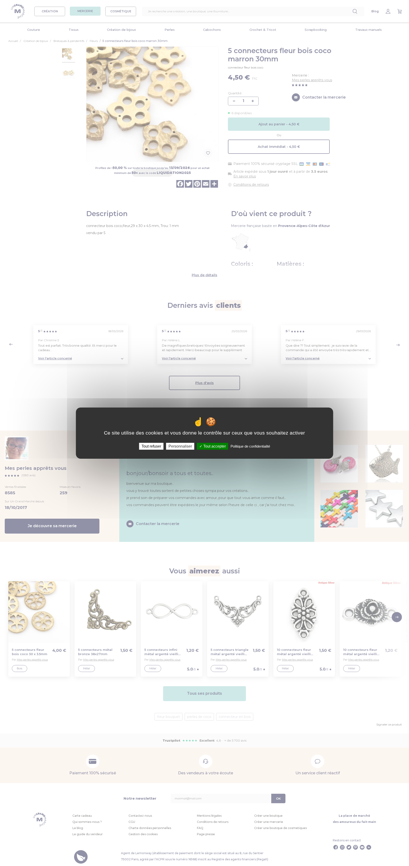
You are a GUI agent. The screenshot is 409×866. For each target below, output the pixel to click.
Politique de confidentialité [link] (250, 446)
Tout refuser (151, 446)
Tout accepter (214, 446)
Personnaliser (180, 446)
